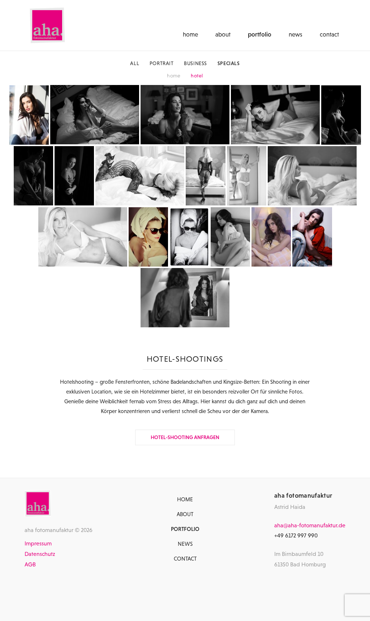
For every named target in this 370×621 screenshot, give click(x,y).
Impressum (38, 543)
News (295, 34)
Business (195, 63)
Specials (229, 63)
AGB (30, 564)
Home (190, 34)
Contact (329, 34)
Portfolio (259, 34)
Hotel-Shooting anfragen (185, 437)
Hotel (197, 75)
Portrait (162, 63)
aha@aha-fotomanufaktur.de (309, 525)
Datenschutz (40, 553)
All (134, 63)
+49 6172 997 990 (296, 535)
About (223, 34)
